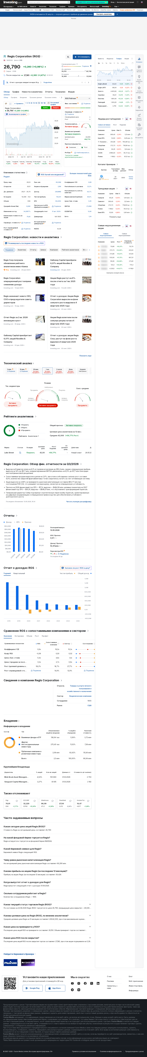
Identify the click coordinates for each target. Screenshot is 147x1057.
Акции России (28, 10)
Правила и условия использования (84, 1051)
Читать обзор (131, 177)
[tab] (11, 370)
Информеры (133, 991)
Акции (7, 10)
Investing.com (55, 270)
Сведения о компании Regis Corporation (31, 680)
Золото (100, 91)
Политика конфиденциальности (111, 1051)
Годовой (7, 573)
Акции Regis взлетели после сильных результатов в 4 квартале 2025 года (63, 320)
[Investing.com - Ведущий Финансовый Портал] (13, 2)
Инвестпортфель (136, 986)
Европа (87, 10)
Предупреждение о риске (134, 1051)
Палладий (101, 102)
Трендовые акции (106, 188)
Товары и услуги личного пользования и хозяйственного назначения (79, 688)
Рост (115, 125)
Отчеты (48, 92)
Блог (131, 976)
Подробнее (48, 82)
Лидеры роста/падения (109, 119)
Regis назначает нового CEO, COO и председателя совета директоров (17, 299)
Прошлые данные (36, 97)
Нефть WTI (102, 87)
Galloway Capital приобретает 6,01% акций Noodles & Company (18, 338)
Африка (115, 10)
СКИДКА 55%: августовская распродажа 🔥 (92, 2)
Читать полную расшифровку (78, 502)
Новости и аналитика (32, 92)
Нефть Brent (102, 84)
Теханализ (60, 92)
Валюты (101, 59)
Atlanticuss (45, 800)
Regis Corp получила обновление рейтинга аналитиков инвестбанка (16, 263)
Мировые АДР (60, 10)
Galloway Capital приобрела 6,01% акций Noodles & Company (63, 263)
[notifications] (137, 2)
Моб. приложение (136, 981)
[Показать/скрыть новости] (48, 103)
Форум (71, 92)
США (89, 705)
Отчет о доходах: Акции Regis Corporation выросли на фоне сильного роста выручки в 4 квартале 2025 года (64, 301)
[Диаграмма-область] (10, 103)
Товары (119, 59)
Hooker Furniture (82, 800)
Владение (23, 97)
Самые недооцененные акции (109, 226)
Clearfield (62, 800)
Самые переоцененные (124, 234)
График (15, 92)
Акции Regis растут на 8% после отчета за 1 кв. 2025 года (62, 281)
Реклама (110, 981)
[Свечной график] (6, 103)
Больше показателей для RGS (80, 174)
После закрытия (13, 75)
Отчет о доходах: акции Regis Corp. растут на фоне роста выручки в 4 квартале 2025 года (64, 340)
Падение (123, 125)
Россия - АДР (71, 10)
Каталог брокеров (106, 164)
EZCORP (26, 800)
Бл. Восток (95, 10)
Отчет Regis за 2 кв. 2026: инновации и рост (16, 319)
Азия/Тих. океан (106, 10)
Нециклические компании (80, 696)
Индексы (110, 59)
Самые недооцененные (106, 234)
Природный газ (103, 106)
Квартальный (19, 573)
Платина (101, 98)
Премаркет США (48, 10)
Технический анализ (18, 363)
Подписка (85, 66)
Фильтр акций (94, 6)
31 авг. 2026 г (56, 211)
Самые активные (104, 125)
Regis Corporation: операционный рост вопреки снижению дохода (17, 281)
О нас (109, 976)
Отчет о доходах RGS (19, 568)
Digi (7, 800)
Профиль (14, 97)
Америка (80, 10)
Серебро (101, 95)
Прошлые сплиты (51, 97)
